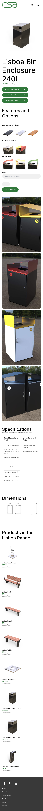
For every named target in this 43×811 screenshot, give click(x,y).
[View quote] (38, 5)
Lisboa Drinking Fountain (11, 766)
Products (5, 792)
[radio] (8, 132)
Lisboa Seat (6, 592)
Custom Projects (7, 795)
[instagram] (16, 783)
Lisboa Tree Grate (8, 679)
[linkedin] (10, 783)
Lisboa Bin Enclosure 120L (11, 708)
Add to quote (9, 189)
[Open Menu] (23, 5)
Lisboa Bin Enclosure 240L (12, 737)
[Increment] (8, 184)
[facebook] (4, 783)
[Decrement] (4, 184)
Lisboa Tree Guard (9, 563)
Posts (4, 802)
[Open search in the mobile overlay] (32, 5)
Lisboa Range (11, 84)
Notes (4, 172)
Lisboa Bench (7, 621)
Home (4, 788)
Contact (4, 806)
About (4, 799)
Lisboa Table (7, 650)
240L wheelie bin (27, 433)
